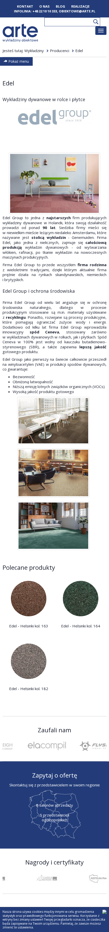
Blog (60, 6)
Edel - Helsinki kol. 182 (28, 688)
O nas (44, 6)
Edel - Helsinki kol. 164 (80, 625)
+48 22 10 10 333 (44, 11)
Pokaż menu (18, 61)
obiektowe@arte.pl (77, 11)
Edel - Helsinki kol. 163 (28, 625)
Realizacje (80, 6)
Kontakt (25, 6)
